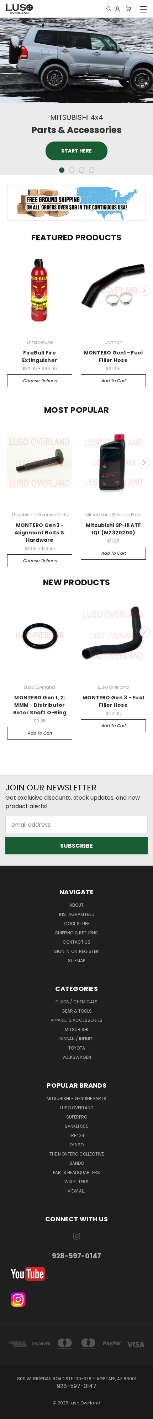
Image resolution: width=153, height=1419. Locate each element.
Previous (8, 290)
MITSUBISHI (76, 1029)
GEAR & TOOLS (77, 1011)
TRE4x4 (76, 1135)
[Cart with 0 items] (128, 9)
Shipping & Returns (76, 933)
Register (89, 951)
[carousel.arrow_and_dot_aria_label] (71, 170)
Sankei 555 (77, 1126)
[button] (76, 1274)
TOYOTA (76, 1048)
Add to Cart (113, 381)
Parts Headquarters (76, 1172)
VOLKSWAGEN (76, 1057)
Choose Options (40, 381)
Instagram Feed (76, 914)
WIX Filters (76, 1182)
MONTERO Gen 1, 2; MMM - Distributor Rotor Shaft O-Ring (40, 705)
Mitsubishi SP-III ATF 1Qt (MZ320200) (113, 529)
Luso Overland (76, 1108)
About (76, 905)
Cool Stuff (76, 924)
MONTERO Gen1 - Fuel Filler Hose (113, 356)
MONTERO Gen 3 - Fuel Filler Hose (113, 701)
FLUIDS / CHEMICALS (76, 1002)
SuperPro (76, 1117)
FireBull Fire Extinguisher (39, 356)
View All (76, 1191)
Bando (76, 1163)
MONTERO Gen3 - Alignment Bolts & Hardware (40, 533)
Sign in (62, 951)
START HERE (76, 150)
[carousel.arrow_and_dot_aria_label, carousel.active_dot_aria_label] (61, 170)
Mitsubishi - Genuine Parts (76, 1098)
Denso (77, 1145)
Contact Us (76, 942)
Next (144, 290)
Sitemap (76, 960)
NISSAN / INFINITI (76, 1039)
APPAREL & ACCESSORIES (76, 1020)
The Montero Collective (76, 1154)
